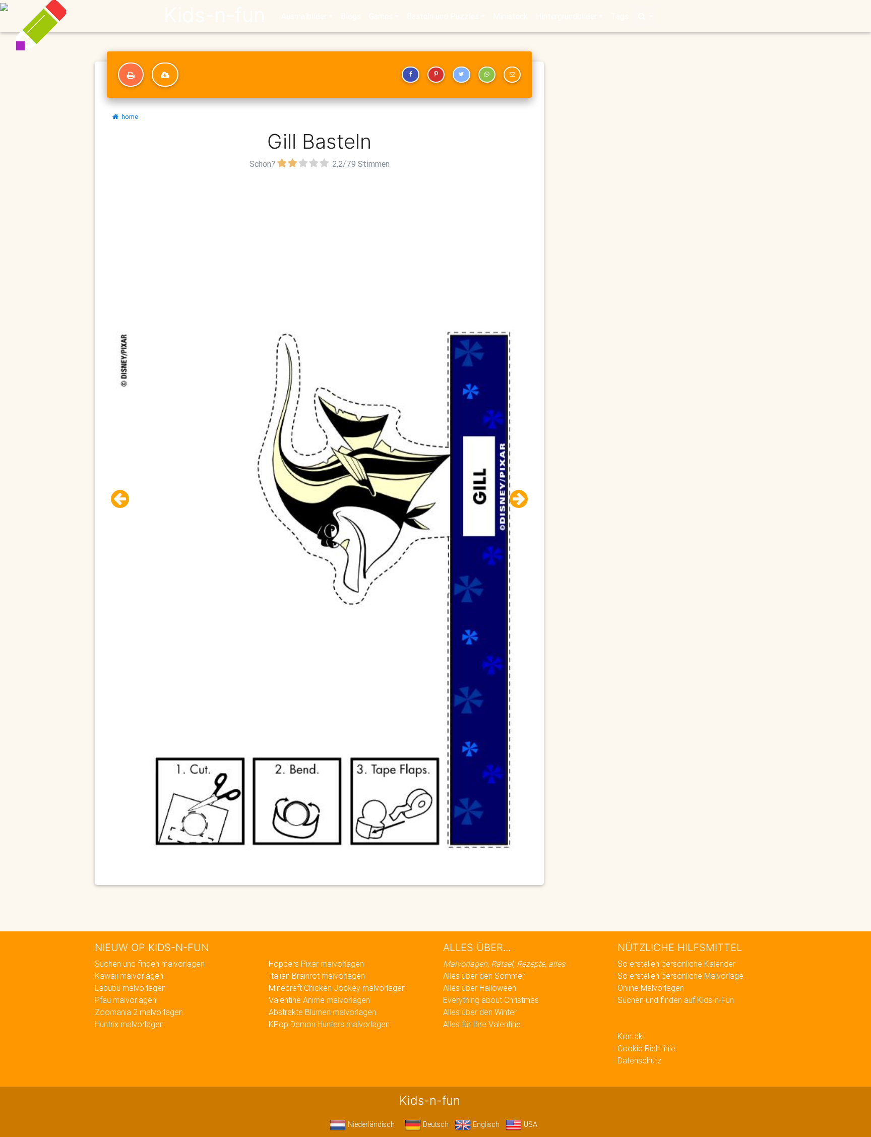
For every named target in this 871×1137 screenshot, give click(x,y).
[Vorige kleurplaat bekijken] (124, 499)
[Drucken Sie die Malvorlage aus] (131, 74)
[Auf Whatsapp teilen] (486, 75)
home (128, 116)
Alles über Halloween (479, 988)
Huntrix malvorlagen (129, 1024)
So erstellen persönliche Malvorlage (680, 976)
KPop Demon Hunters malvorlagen (329, 1024)
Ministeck (510, 16)
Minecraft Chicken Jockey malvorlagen (337, 988)
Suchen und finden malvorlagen (150, 964)
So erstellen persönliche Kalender (676, 964)
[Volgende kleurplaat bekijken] (515, 499)
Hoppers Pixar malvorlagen (316, 964)
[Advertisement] (319, 242)
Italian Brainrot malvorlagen (317, 976)
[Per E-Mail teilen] (512, 75)
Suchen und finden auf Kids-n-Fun (675, 1000)
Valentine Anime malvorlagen (319, 1000)
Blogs (351, 16)
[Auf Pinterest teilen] (436, 75)
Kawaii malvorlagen (129, 976)
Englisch (485, 1124)
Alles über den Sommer (484, 976)
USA (529, 1124)
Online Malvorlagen (650, 988)
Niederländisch (370, 1124)
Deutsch (435, 1124)
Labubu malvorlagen (130, 988)
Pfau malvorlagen (125, 1000)
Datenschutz (639, 1060)
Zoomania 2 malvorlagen (139, 1012)
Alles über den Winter (480, 1012)
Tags (620, 16)
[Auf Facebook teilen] (410, 75)
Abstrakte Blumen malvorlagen (322, 1012)
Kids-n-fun (214, 15)
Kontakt (631, 1036)
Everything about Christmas (491, 1000)
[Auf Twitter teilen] (461, 75)
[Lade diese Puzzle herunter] (165, 74)
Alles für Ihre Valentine (482, 1024)
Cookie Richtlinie (646, 1048)
